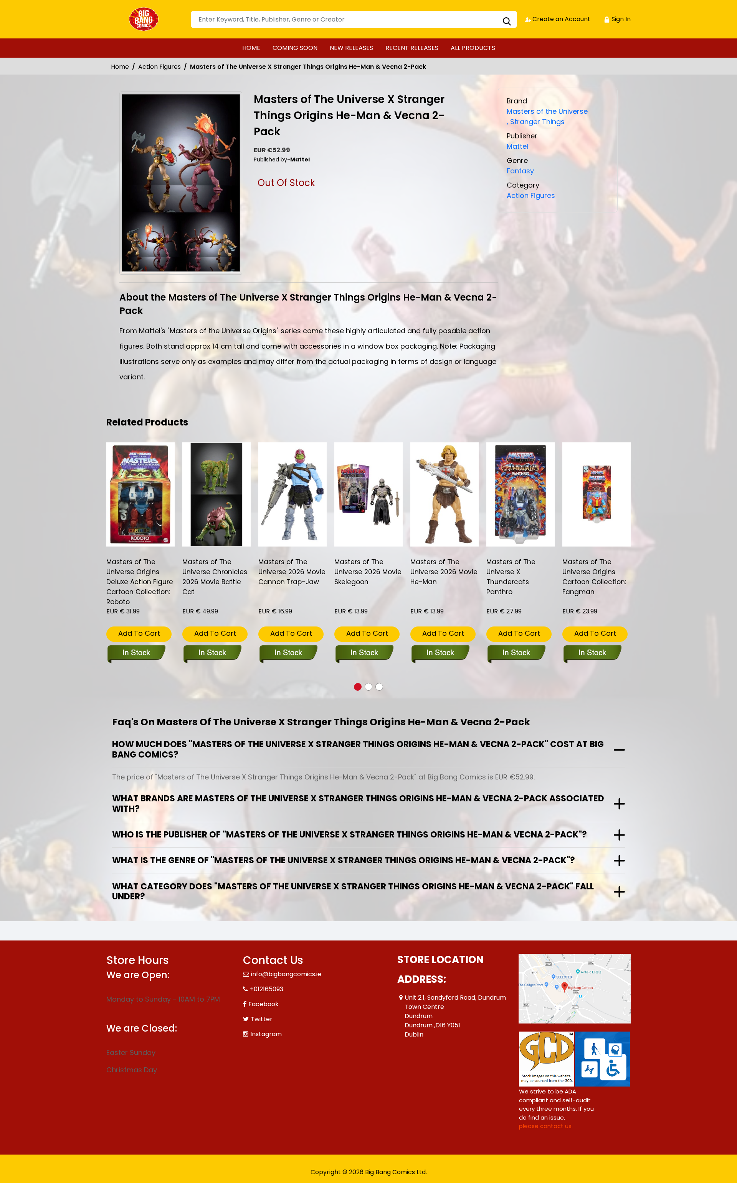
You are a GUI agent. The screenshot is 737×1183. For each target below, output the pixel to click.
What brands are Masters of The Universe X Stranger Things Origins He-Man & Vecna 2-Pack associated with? (358, 803)
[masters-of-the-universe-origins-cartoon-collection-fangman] (596, 494)
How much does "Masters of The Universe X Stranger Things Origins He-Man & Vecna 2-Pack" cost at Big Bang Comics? (358, 749)
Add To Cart (139, 633)
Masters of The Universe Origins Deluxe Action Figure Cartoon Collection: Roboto (139, 581)
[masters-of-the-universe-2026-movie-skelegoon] (368, 494)
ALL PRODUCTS (473, 47)
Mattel (517, 146)
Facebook (263, 1004)
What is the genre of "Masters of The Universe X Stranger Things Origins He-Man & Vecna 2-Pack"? (343, 860)
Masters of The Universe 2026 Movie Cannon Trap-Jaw (292, 572)
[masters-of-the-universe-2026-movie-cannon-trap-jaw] (292, 494)
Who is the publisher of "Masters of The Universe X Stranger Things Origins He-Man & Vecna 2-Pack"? (349, 835)
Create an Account (560, 19)
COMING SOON (295, 47)
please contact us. (546, 1126)
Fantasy (520, 171)
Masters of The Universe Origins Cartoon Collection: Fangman (594, 576)
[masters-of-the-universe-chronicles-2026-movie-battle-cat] (216, 494)
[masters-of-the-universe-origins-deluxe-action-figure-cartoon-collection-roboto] (140, 494)
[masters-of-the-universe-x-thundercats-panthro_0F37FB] (520, 494)
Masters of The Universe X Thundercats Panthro (510, 576)
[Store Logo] (144, 19)
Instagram (266, 1034)
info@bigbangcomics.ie (286, 974)
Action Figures (159, 66)
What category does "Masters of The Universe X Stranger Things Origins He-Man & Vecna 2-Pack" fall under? (353, 891)
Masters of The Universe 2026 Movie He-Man (444, 572)
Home (120, 66)
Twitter (262, 1019)
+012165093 (266, 989)
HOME (251, 47)
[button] (358, 687)
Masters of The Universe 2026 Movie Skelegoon (368, 572)
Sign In (620, 19)
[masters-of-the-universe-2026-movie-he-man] (444, 494)
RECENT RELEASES (411, 47)
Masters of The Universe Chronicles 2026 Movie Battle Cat (214, 576)
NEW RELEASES (351, 47)
